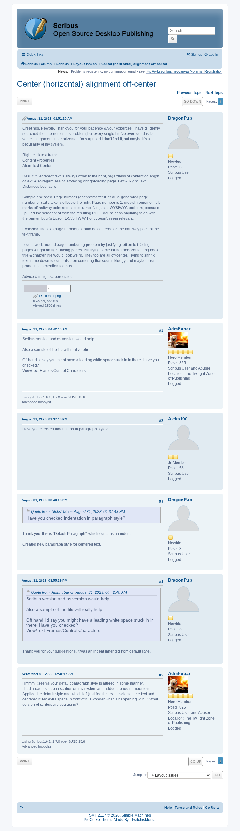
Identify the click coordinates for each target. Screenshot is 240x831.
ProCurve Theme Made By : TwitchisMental (120, 820)
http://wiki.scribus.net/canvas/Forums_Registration (184, 71)
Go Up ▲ (212, 807)
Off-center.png (49, 296)
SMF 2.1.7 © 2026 (104, 815)
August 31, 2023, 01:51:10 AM (49, 118)
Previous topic (189, 92)
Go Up (195, 761)
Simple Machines (136, 815)
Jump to (139, 775)
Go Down (192, 101)
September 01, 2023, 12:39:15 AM (47, 673)
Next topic (214, 92)
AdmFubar (179, 328)
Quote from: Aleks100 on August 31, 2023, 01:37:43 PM (78, 512)
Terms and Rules (188, 807)
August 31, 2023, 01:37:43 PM (44, 419)
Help (168, 807)
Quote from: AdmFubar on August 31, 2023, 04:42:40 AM (79, 592)
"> (21, 807)
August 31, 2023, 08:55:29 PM (44, 580)
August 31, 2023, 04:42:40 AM (44, 329)
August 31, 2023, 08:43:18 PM (44, 500)
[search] (172, 39)
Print (25, 101)
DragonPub (180, 118)
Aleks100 (178, 418)
